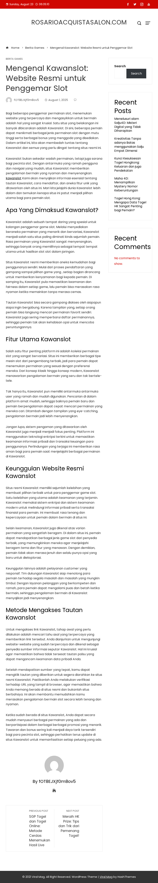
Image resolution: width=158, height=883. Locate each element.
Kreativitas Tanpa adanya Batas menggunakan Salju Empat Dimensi (129, 144)
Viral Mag (106, 877)
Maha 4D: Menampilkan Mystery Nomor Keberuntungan (126, 184)
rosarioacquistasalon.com (79, 22)
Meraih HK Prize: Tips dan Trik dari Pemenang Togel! (68, 823)
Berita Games (14, 59)
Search (120, 66)
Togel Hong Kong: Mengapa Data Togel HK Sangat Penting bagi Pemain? (130, 204)
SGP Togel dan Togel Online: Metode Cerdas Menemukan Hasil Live (39, 828)
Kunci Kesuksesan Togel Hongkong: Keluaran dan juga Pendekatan (127, 164)
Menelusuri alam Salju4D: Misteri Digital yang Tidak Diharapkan (127, 125)
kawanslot (13, 178)
